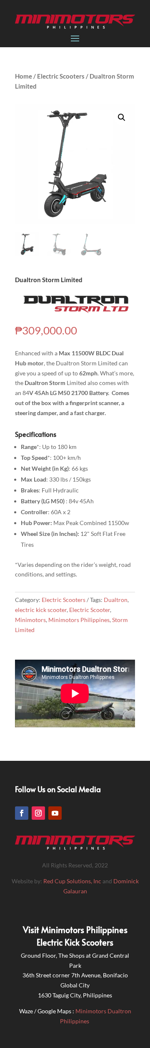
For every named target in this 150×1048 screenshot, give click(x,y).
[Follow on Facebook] (21, 813)
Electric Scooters (61, 76)
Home (23, 76)
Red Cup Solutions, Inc (72, 881)
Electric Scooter (89, 609)
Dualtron (116, 599)
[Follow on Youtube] (55, 813)
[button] (121, 117)
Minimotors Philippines (79, 619)
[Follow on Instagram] (38, 813)
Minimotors (30, 619)
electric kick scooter (41, 609)
